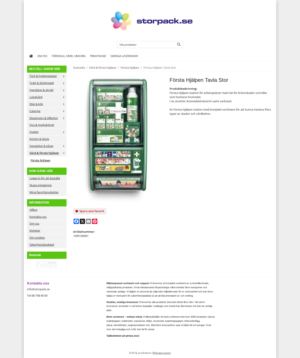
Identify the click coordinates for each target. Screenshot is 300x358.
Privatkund (98, 56)
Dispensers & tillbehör (43, 118)
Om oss (42, 56)
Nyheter (34, 231)
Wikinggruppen (161, 352)
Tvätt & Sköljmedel (41, 83)
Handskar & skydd (41, 90)
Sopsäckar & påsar (41, 146)
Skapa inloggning (40, 185)
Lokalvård (35, 97)
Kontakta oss (38, 217)
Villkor (33, 210)
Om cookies (37, 238)
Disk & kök (36, 104)
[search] (178, 44)
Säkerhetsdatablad (41, 245)
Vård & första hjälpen (44, 153)
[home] (31, 56)
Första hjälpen (40, 160)
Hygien (34, 132)
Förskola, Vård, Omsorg (69, 56)
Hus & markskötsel (41, 125)
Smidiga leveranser (124, 56)
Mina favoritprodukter (44, 192)
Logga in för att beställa (44, 178)
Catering (34, 111)
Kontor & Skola (39, 139)
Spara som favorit (91, 211)
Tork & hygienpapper (43, 76)
